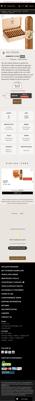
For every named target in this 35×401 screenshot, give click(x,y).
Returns (5, 305)
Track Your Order (9, 274)
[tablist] (17, 213)
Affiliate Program (9, 267)
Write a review (22, 59)
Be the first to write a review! (17, 248)
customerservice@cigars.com (11, 326)
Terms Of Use (7, 294)
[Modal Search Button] (19, 6)
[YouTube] (13, 352)
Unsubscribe (5, 328)
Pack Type (17, 82)
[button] (23, 399)
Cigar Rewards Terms (11, 298)
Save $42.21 (27, 179)
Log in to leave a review (17, 258)
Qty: (4, 95)
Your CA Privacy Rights (12, 286)
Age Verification (9, 309)
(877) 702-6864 (6, 333)
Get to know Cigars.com (12, 270)
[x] (9, 352)
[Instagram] (6, 352)
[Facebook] (2, 352)
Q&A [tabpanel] (21, 213)
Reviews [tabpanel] (15, 213)
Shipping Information (11, 301)
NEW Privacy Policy (10, 278)
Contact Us (5, 324)
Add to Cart (17, 101)
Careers (5, 313)
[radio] (17, 86)
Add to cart (18, 193)
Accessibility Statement (12, 290)
